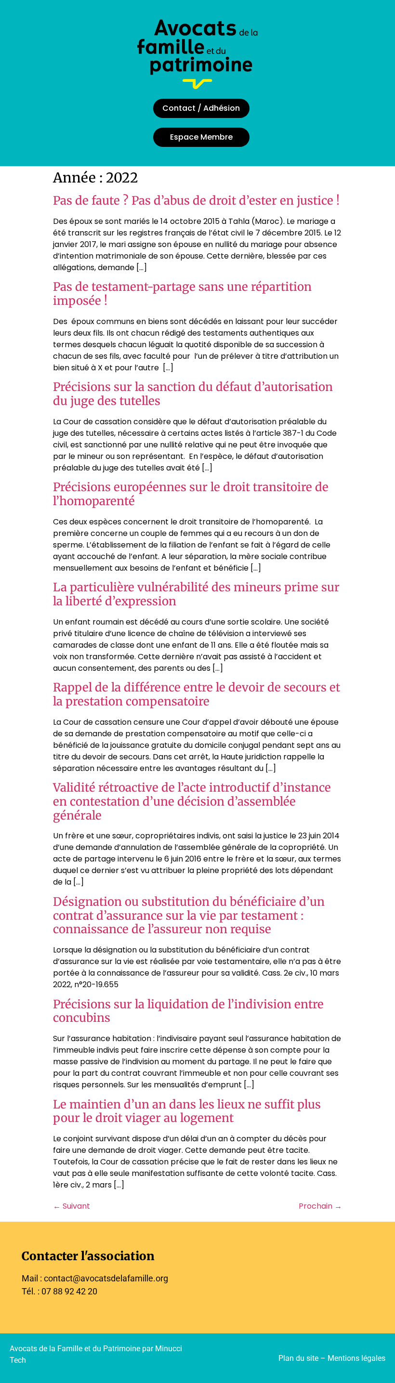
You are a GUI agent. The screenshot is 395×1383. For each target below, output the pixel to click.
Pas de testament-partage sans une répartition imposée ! (182, 293)
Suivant (71, 1206)
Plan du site (298, 1358)
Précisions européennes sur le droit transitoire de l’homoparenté (191, 494)
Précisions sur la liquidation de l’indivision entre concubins (188, 1011)
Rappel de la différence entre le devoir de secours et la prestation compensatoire (196, 694)
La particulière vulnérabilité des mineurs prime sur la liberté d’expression (196, 594)
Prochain (320, 1206)
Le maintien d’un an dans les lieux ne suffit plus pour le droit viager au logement (187, 1111)
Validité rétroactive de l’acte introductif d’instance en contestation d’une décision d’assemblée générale (192, 801)
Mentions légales (356, 1358)
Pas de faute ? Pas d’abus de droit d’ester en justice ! (196, 200)
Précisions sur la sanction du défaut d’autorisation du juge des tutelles (193, 393)
